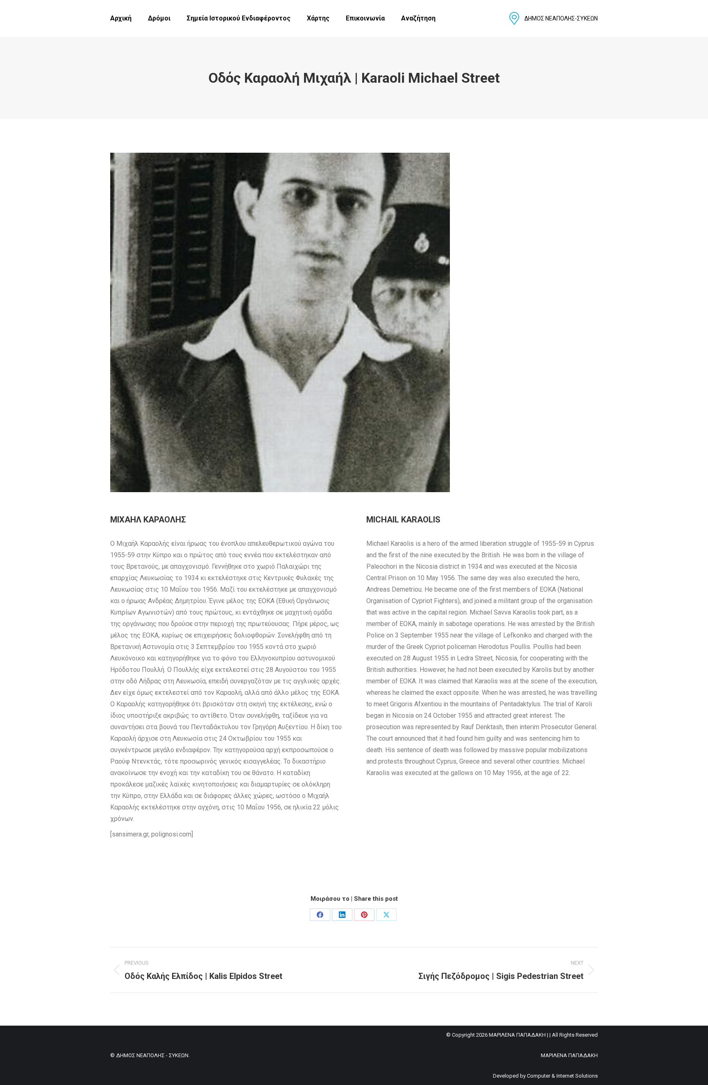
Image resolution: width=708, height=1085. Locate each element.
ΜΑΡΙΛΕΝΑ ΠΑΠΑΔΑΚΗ (569, 1055)
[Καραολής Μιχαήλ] (280, 322)
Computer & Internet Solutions (562, 1076)
